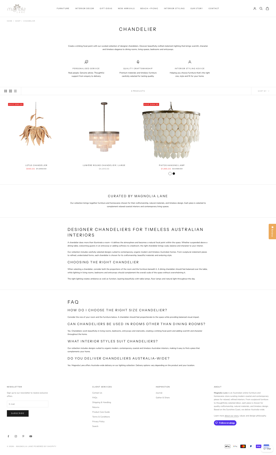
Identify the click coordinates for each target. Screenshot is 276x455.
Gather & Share (163, 397)
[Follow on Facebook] (8, 436)
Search (95, 426)
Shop (17, 21)
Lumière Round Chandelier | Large (104, 165)
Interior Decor (84, 8)
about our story (231, 415)
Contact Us (97, 392)
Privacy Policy (98, 421)
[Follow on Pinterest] (23, 436)
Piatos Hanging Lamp (172, 165)
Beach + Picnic (149, 8)
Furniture (63, 8)
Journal (159, 392)
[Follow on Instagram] (15, 436)
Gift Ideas (106, 8)
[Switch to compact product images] (15, 91)
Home (9, 21)
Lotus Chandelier (36, 165)
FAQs (94, 397)
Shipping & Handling (101, 402)
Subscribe (17, 413)
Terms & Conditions (101, 416)
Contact (214, 8)
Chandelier (29, 21)
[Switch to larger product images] (5, 91)
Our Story (196, 8)
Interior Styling (174, 8)
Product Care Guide (101, 412)
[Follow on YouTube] (30, 436)
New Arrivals (126, 8)
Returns (95, 407)
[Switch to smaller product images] (10, 91)
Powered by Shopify (45, 446)
